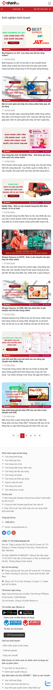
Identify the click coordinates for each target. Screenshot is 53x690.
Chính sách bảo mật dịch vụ (16, 684)
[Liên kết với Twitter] (9, 533)
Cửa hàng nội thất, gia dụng (16, 479)
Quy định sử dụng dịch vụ (15, 668)
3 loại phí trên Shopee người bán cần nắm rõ (23, 504)
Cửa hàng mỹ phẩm (13, 475)
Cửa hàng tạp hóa (12, 460)
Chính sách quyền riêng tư (15, 672)
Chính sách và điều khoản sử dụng (19, 617)
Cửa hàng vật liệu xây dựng (16, 471)
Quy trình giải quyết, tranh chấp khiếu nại (22, 688)
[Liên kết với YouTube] (13, 533)
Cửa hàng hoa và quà (14, 490)
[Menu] (49, 3)
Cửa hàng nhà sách (13, 486)
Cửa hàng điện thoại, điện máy (18, 468)
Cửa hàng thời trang (13, 457)
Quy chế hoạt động (12, 680)
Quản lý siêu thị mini (13, 482)
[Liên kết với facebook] (4, 533)
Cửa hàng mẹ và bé (13, 464)
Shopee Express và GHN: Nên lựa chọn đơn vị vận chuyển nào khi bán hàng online (24, 309)
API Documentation (15, 635)
